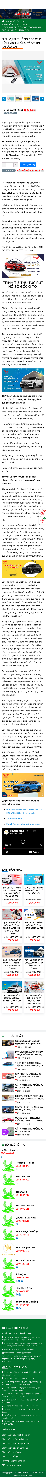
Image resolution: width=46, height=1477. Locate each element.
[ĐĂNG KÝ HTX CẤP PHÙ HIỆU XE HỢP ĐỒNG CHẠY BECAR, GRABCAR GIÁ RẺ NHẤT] (8, 1054)
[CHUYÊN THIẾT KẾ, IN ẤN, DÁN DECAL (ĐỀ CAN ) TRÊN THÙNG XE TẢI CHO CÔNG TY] (8, 1109)
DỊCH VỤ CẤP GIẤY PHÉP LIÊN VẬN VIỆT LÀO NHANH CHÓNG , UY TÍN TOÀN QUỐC (29, 1099)
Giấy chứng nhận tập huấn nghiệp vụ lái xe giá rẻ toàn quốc (28, 1044)
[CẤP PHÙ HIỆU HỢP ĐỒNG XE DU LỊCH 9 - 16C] (8, 1087)
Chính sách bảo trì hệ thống (15, 1448)
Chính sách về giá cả (11, 1456)
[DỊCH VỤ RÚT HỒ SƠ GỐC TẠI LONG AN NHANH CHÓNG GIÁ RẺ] (12, 986)
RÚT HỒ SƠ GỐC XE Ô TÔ (15, 24)
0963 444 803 (7, 1153)
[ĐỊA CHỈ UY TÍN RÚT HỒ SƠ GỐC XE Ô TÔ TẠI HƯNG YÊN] (34, 879)
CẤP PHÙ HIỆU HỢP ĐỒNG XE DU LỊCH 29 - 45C (29, 1130)
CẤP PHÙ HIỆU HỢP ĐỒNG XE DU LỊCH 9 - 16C (29, 1086)
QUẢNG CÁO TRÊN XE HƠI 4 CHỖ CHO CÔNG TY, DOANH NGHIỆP (28, 1121)
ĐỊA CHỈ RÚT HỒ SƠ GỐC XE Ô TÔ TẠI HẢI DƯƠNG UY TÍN (34, 925)
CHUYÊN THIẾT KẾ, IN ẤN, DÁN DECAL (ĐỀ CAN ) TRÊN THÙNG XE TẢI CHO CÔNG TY (29, 1110)
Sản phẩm (20, 21)
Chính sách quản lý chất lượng (16, 1439)
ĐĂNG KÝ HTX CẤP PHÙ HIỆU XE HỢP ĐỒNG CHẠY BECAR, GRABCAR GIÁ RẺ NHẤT (29, 1055)
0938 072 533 (22, 1291)
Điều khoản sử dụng (11, 1465)
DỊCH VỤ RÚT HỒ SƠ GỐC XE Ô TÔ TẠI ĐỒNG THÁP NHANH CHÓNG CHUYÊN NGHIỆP (12, 928)
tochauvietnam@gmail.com (20, 1353)
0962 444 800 (22, 1179)
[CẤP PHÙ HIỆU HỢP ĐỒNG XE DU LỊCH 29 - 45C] (8, 1131)
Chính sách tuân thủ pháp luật (16, 1443)
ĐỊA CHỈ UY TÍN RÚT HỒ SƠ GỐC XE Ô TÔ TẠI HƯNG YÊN (34, 890)
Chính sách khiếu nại (11, 1452)
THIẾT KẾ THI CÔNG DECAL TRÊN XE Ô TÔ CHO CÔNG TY (29, 1064)
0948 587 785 (22, 1195)
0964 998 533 (22, 1208)
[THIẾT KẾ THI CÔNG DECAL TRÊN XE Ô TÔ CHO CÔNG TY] (8, 1063)
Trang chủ (9, 21)
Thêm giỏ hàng (28, 164)
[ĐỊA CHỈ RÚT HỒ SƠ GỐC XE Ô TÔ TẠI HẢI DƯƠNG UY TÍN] (34, 914)
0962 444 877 (22, 1166)
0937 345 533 (22, 1234)
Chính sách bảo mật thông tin (16, 1435)
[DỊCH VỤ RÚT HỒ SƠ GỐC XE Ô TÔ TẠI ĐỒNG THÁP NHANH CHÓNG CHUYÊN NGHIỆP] (12, 914)
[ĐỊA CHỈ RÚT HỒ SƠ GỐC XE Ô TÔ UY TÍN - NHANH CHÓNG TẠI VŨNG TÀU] (12, 879)
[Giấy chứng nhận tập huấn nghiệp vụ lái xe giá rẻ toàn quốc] (8, 1042)
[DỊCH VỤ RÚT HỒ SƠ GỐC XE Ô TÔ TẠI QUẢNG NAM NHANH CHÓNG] (34, 986)
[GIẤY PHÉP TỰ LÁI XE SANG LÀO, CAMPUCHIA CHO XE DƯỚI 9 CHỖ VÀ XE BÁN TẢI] (8, 1075)
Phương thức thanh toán (13, 1460)
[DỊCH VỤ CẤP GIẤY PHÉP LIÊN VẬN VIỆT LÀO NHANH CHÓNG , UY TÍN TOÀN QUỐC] (8, 1097)
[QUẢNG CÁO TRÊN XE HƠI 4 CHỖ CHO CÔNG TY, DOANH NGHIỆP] (8, 1119)
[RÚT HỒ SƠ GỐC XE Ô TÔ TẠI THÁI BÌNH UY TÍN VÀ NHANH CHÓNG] (12, 951)
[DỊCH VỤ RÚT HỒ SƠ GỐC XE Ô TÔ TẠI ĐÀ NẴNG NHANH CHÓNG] (34, 951)
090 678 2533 (22, 1220)
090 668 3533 (22, 1263)
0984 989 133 (22, 1250)
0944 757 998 (22, 1305)
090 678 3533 (22, 1277)
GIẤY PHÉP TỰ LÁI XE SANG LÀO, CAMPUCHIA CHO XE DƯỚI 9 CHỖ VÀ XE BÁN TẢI (28, 1077)
